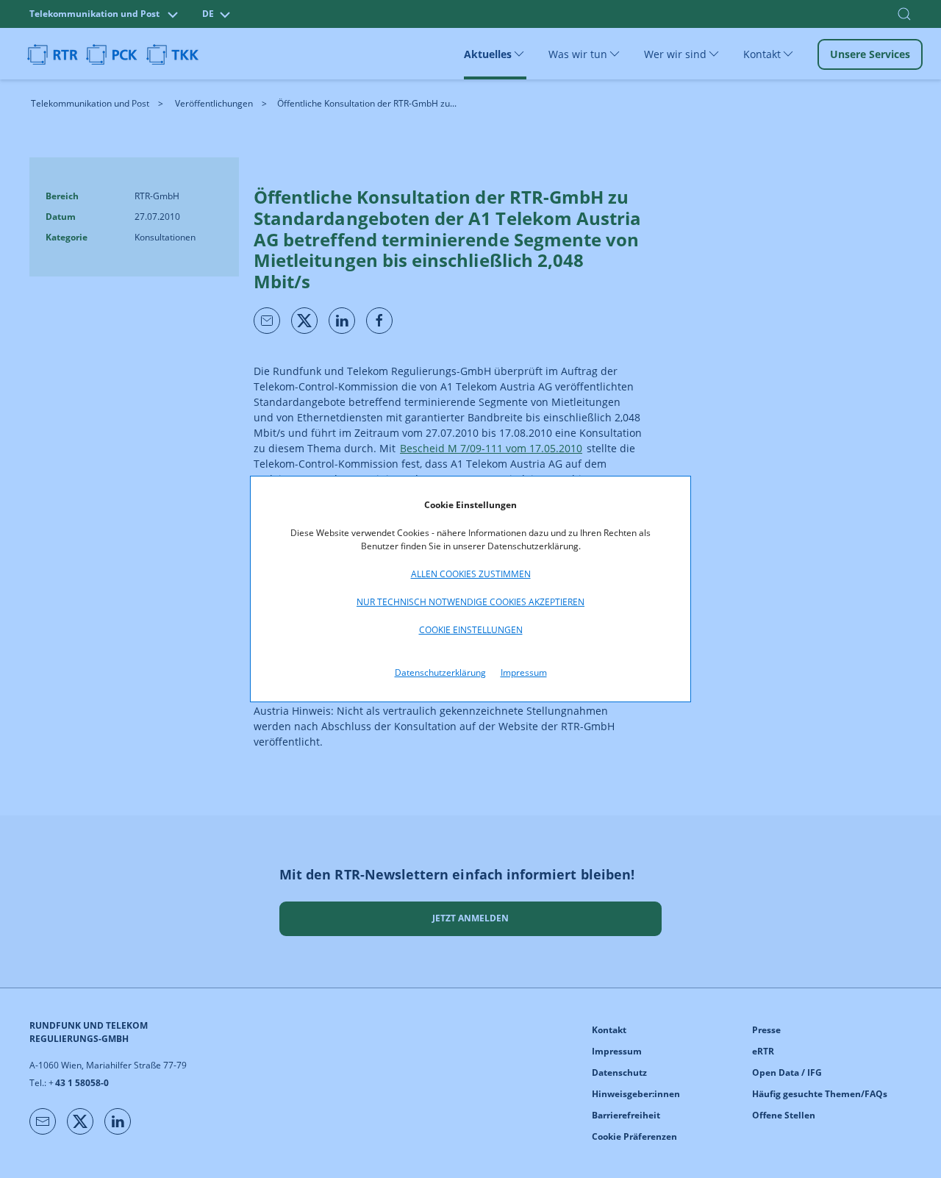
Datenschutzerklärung (440, 672)
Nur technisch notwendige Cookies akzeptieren (470, 602)
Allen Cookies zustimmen (471, 574)
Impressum (524, 672)
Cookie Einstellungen (471, 630)
